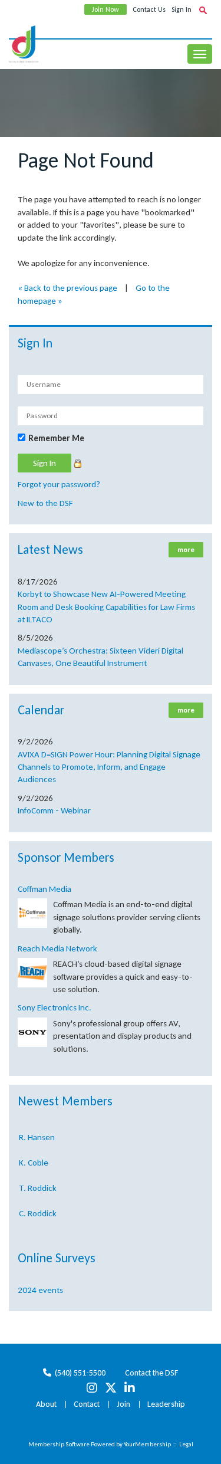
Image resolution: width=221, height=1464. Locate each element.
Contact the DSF (151, 1373)
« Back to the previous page (67, 288)
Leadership (166, 1404)
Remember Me (56, 438)
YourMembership (147, 1444)
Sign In (181, 9)
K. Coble (33, 1159)
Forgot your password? (59, 484)
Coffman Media (44, 889)
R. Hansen (37, 1134)
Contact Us (149, 9)
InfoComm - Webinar (54, 810)
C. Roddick (38, 1210)
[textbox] (202, 10)
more (185, 550)
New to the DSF (45, 503)
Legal (186, 1444)
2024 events (40, 1290)
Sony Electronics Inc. (54, 1007)
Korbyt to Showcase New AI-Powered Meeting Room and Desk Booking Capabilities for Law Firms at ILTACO (106, 607)
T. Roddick (38, 1185)
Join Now (105, 9)
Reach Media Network (57, 948)
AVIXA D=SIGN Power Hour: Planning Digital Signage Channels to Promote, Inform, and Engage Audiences (109, 767)
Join (123, 1404)
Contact (87, 1404)
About (46, 1404)
